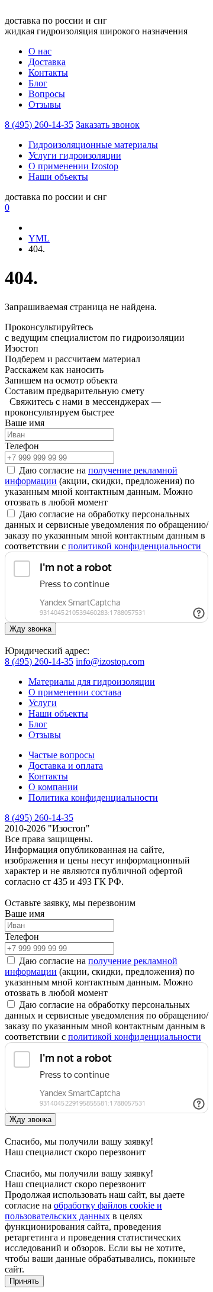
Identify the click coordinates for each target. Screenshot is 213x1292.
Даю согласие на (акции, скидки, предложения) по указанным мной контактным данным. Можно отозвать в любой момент (100, 486)
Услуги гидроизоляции (74, 155)
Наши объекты (58, 177)
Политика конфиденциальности (93, 797)
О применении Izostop (73, 166)
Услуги (42, 703)
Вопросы (46, 94)
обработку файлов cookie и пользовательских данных (83, 1210)
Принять (24, 1281)
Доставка (47, 62)
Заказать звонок (108, 125)
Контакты (48, 72)
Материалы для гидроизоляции (91, 681)
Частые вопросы (61, 755)
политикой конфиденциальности (134, 546)
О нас (39, 51)
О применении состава (74, 692)
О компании (53, 787)
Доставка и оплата (65, 766)
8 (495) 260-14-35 (39, 125)
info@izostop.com (110, 661)
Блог (37, 83)
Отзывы (44, 104)
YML (39, 238)
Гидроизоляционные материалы (93, 145)
